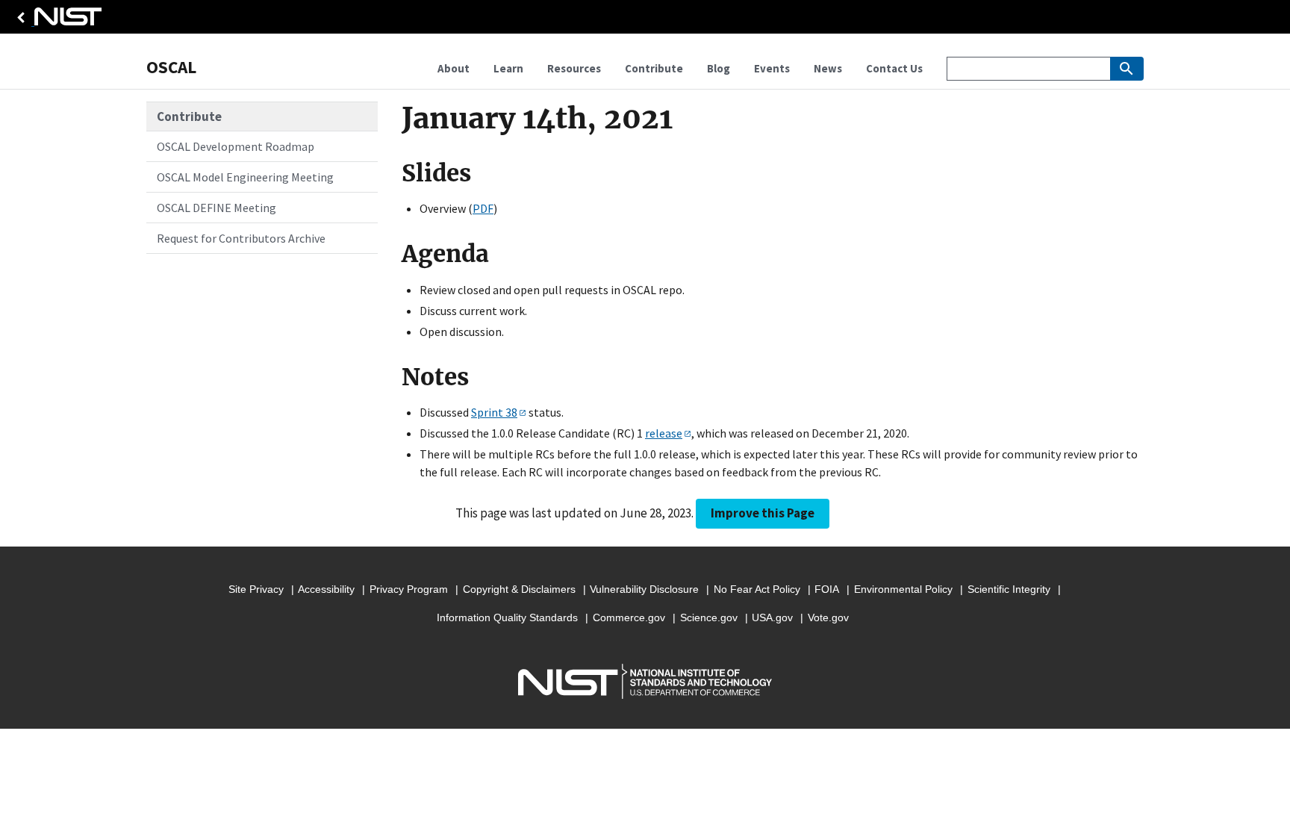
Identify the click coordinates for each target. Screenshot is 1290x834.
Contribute (189, 116)
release (663, 433)
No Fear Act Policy (757, 589)
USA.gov (772, 617)
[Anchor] (391, 173)
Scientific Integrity (1009, 589)
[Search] (1127, 69)
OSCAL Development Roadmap (235, 146)
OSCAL (171, 67)
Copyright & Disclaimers (519, 589)
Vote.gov (828, 617)
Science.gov (709, 617)
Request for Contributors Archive (241, 238)
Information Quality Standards (507, 617)
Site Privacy (256, 589)
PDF (483, 208)
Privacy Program (409, 589)
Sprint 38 (494, 412)
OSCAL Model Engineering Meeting (245, 176)
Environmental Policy (903, 589)
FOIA (826, 589)
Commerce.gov (629, 617)
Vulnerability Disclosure (644, 589)
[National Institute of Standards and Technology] (57, 20)
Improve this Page (762, 513)
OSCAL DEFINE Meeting (216, 207)
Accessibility (326, 589)
